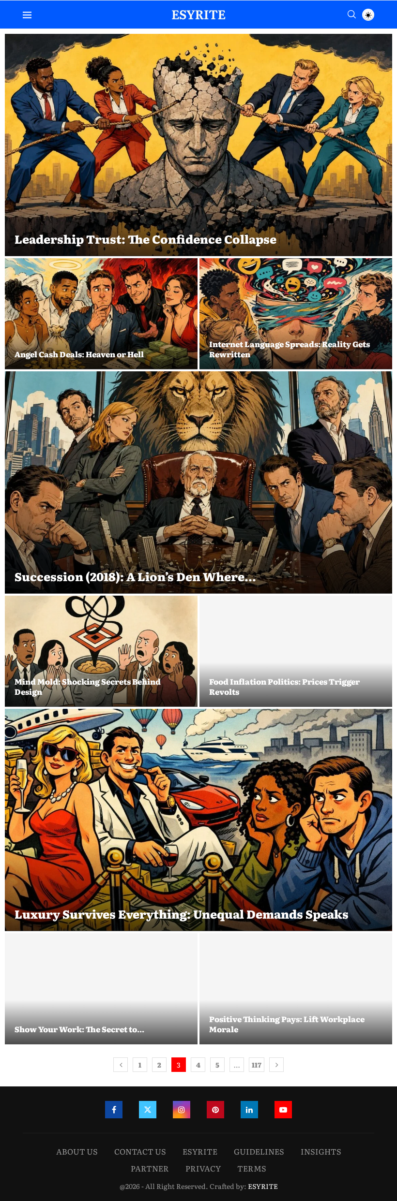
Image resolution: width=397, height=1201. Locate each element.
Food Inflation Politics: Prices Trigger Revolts (284, 686)
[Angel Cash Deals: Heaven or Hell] (101, 313)
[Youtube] (283, 1109)
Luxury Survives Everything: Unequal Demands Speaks (182, 913)
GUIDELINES (259, 1151)
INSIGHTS (321, 1151)
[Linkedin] (249, 1109)
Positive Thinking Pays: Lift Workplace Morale (287, 1024)
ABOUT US (77, 1151)
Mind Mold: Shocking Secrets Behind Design (88, 686)
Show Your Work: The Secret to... (79, 1029)
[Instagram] (181, 1109)
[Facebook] (113, 1109)
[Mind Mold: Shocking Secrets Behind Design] (101, 651)
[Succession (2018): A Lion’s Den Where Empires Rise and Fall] (198, 482)
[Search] (351, 14)
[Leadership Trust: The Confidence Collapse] (198, 145)
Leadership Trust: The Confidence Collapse (145, 238)
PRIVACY (203, 1168)
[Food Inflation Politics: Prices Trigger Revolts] (295, 651)
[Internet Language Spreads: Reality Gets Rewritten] (295, 313)
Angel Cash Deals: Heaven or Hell (79, 354)
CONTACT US (140, 1151)
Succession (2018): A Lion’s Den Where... (135, 576)
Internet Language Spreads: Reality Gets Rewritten (289, 349)
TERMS (251, 1168)
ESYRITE (200, 1151)
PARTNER (150, 1168)
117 (256, 1064)
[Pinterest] (215, 1109)
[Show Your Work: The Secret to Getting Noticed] (101, 988)
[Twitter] (147, 1109)
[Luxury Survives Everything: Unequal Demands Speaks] (198, 820)
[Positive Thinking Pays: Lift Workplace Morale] (295, 988)
